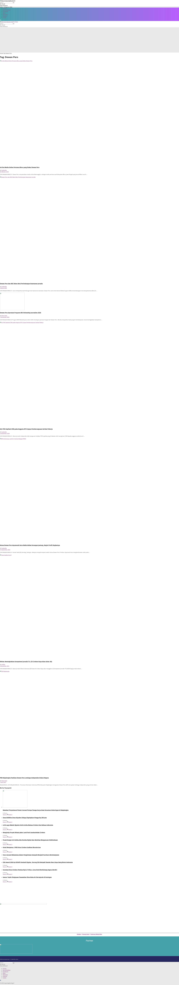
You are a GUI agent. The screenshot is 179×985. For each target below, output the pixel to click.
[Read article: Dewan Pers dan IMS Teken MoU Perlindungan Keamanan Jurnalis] (89, 228)
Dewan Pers (9, 53)
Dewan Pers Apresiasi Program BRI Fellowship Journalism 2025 (20, 313)
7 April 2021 (3, 782)
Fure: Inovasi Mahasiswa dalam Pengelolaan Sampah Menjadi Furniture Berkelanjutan (31, 855)
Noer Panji (4, 315)
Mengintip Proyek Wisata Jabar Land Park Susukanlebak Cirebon (24, 832)
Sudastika (4, 170)
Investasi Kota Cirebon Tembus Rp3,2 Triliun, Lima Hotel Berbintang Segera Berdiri (30, 870)
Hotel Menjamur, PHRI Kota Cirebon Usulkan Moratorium (22, 847)
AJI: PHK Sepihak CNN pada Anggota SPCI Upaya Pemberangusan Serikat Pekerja (26, 429)
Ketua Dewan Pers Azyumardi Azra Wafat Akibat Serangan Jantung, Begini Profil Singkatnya (30, 545)
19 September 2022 (5, 549)
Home (1, 53)
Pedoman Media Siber (96, 934)
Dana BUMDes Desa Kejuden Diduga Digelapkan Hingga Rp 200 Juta (25, 817)
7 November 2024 (4, 317)
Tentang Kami (85, 934)
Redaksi (79, 934)
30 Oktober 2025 (4, 172)
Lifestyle (5, 16)
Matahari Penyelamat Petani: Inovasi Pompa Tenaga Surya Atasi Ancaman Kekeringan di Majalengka (35, 810)
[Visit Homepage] (7, 1)
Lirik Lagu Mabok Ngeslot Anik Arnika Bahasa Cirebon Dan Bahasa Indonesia (28, 825)
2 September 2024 (5, 433)
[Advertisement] (89, 42)
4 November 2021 (4, 666)
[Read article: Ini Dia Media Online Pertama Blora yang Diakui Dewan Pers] (89, 112)
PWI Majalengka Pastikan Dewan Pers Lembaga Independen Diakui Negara (24, 778)
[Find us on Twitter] (0, 20)
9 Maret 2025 (3, 288)
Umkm (4, 17)
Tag (4, 53)
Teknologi (5, 14)
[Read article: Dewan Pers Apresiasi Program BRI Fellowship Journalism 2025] (89, 301)
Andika (3, 664)
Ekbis (4, 13)
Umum (4, 8)
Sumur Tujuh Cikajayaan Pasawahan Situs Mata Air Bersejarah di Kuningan (27, 877)
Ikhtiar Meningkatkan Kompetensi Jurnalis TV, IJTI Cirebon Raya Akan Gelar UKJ (26, 661)
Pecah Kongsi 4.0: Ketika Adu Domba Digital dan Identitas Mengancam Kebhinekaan (30, 840)
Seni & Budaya (6, 10)
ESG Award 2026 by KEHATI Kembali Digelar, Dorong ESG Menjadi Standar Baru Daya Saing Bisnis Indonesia (38, 862)
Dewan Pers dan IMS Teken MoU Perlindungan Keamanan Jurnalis (21, 283)
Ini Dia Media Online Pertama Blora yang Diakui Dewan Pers (19, 167)
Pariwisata (5, 11)
